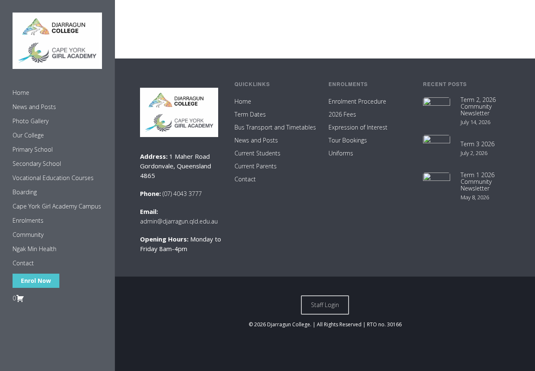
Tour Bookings (348, 140)
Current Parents (255, 166)
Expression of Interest (358, 127)
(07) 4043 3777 (182, 194)
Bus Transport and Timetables (275, 127)
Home (242, 101)
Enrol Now (36, 281)
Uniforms (341, 153)
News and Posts (256, 140)
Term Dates (250, 114)
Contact (245, 179)
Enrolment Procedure (357, 101)
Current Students (257, 153)
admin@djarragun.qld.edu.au (179, 221)
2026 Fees (342, 114)
